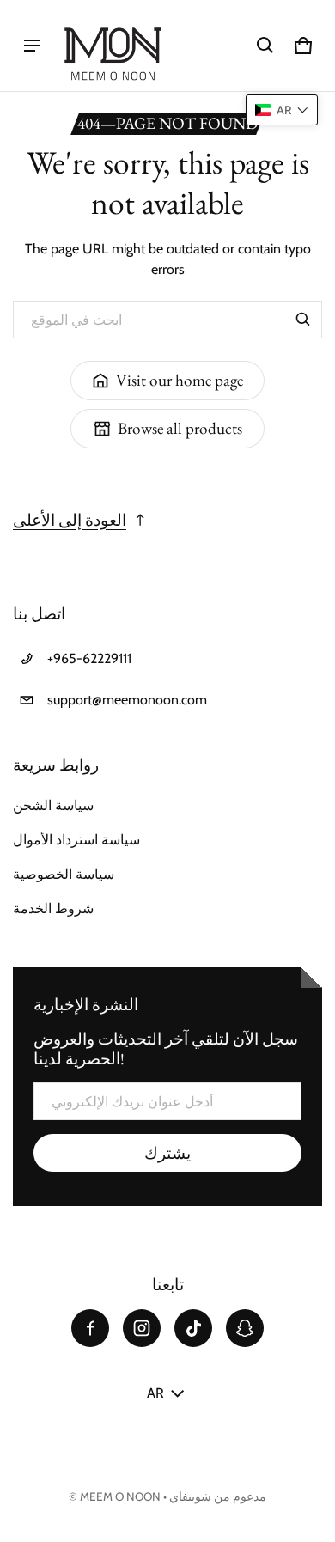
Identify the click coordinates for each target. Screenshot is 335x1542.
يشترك (167, 1153)
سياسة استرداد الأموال (76, 840)
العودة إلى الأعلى (69, 520)
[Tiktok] (193, 1328)
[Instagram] (142, 1328)
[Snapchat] (245, 1328)
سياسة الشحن (53, 805)
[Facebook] (90, 1328)
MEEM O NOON (120, 1496)
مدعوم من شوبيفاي (217, 1496)
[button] (265, 45)
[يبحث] (303, 319)
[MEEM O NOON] (112, 45)
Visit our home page (179, 380)
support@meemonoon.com (127, 700)
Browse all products (180, 428)
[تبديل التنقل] (32, 45)
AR (155, 1393)
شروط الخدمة (53, 908)
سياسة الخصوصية (63, 874)
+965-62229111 (89, 658)
